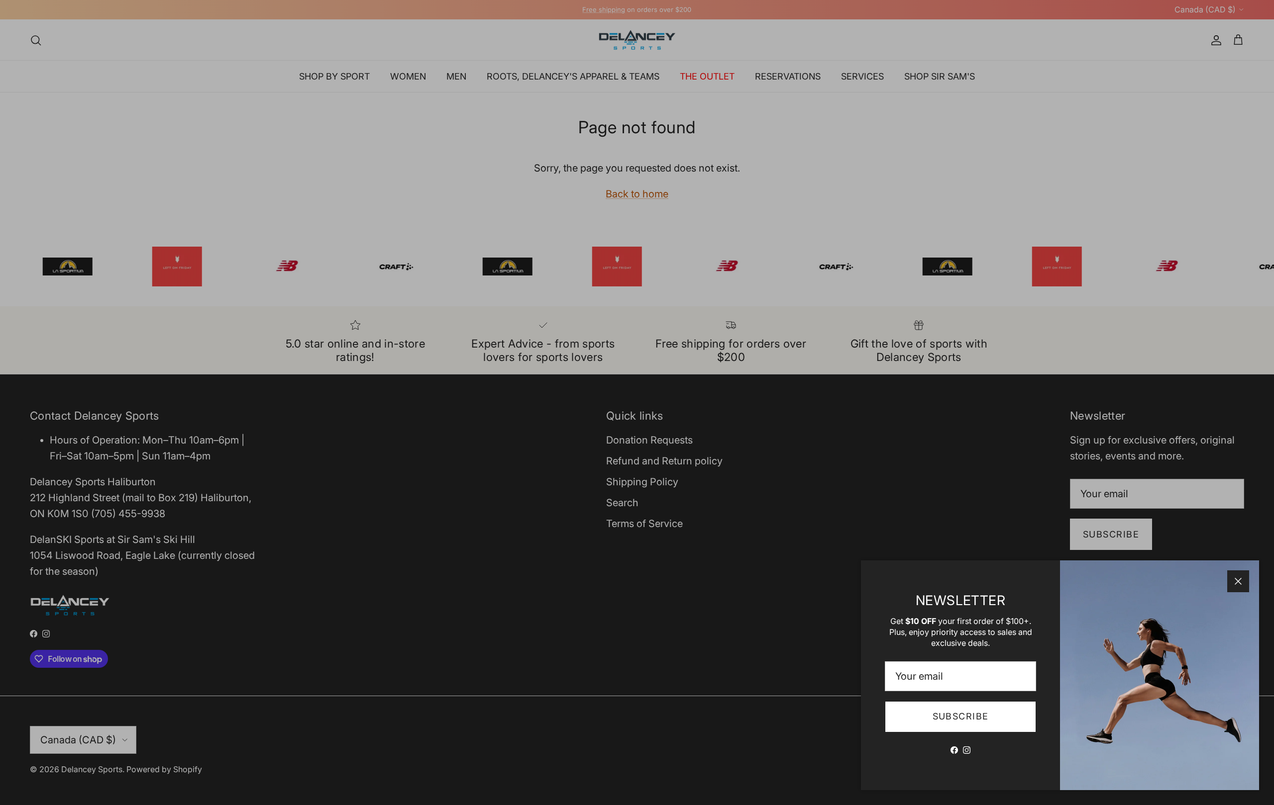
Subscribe (961, 716)
